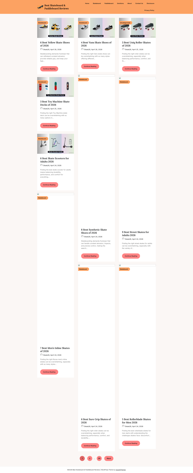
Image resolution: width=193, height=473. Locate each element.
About (129, 3)
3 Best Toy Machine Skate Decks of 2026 (55, 103)
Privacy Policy (149, 10)
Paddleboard (109, 3)
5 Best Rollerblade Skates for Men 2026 (136, 421)
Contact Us (139, 3)
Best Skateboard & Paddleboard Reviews (56, 7)
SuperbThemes (121, 470)
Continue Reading (49, 69)
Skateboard (97, 3)
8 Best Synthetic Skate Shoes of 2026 (94, 231)
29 (99, 458)
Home (87, 3)
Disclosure (150, 3)
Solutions (120, 3)
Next (109, 458)
